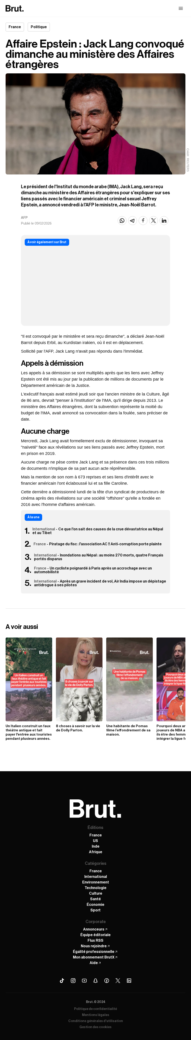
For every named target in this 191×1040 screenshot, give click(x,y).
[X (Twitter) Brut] (118, 980)
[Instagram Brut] (73, 980)
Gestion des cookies (95, 1027)
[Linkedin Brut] (129, 980)
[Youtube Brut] (84, 980)
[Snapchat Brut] (95, 980)
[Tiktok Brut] (62, 980)
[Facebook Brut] (106, 980)
